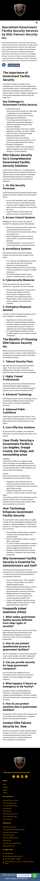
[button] (36, 22)
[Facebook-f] (13, 776)
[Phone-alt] (26, 776)
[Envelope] (22, 776)
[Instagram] (18, 776)
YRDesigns (31, 878)
